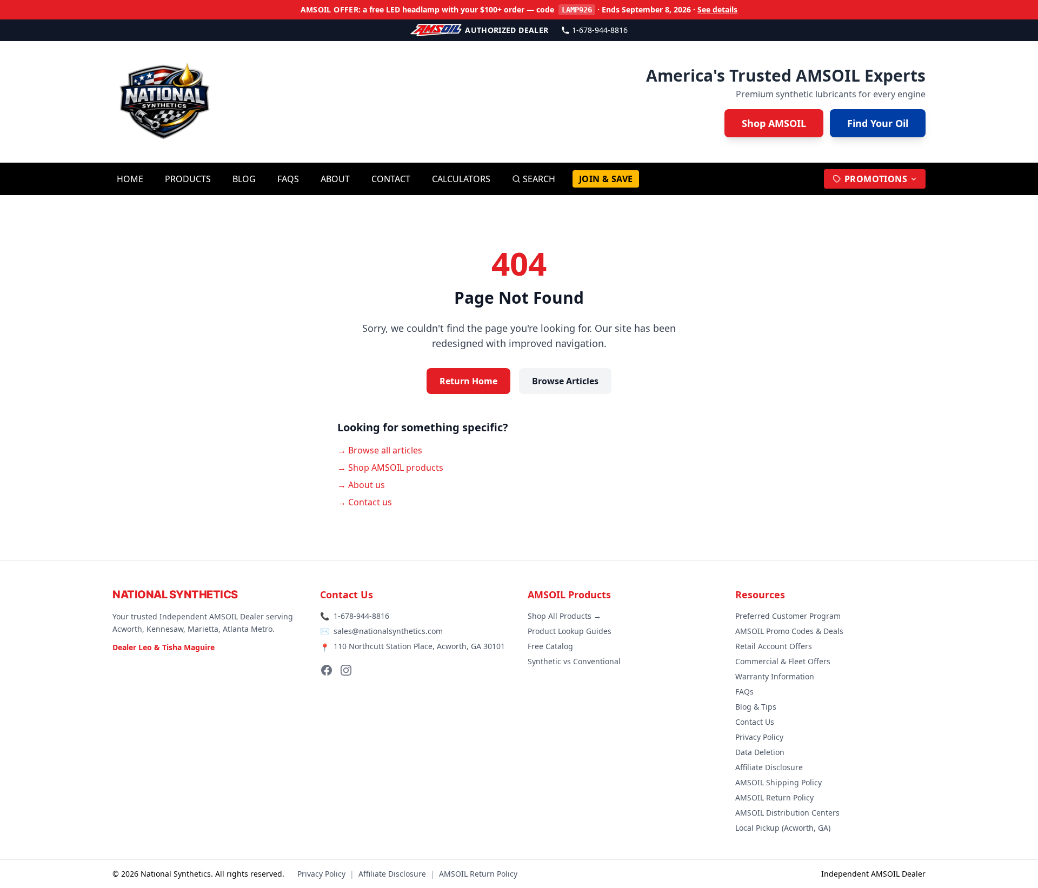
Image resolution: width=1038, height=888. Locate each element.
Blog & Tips (755, 707)
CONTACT (390, 179)
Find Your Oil (877, 123)
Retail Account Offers (773, 646)
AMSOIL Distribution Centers (787, 812)
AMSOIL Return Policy (774, 797)
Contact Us (754, 722)
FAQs (744, 691)
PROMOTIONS (875, 179)
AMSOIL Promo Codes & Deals (789, 631)
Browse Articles (565, 381)
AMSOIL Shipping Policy (778, 782)
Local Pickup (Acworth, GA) (782, 828)
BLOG (244, 179)
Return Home (468, 381)
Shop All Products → (564, 616)
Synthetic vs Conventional (574, 661)
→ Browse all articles (379, 450)
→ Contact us (364, 502)
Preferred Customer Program (788, 616)
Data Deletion (759, 752)
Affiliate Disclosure (769, 767)
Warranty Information (774, 676)
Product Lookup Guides (569, 631)
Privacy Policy (759, 737)
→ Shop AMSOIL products (390, 467)
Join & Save (606, 179)
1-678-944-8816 (600, 30)
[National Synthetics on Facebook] (326, 670)
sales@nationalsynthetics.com (388, 631)
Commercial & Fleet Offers (782, 661)
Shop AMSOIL (774, 123)
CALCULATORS (461, 179)
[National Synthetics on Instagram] (346, 670)
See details (717, 9)
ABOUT (335, 179)
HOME (130, 179)
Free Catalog (550, 646)
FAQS (288, 179)
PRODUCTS (188, 179)
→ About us (361, 485)
